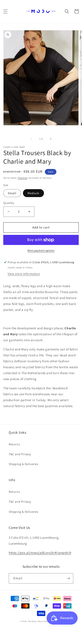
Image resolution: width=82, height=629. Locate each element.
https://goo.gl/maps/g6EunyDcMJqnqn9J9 (40, 553)
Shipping (22, 177)
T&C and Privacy (20, 454)
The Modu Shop (35, 621)
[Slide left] (31, 139)
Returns (14, 444)
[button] (5, 11)
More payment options (41, 250)
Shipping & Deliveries (23, 464)
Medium (33, 193)
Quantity (8, 203)
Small (12, 193)
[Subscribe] (68, 578)
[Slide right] (51, 139)
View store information (24, 274)
